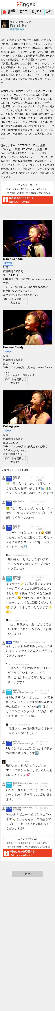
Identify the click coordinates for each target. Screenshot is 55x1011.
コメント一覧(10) (27, 189)
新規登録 (11, 11)
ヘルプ (48, 11)
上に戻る (27, 874)
